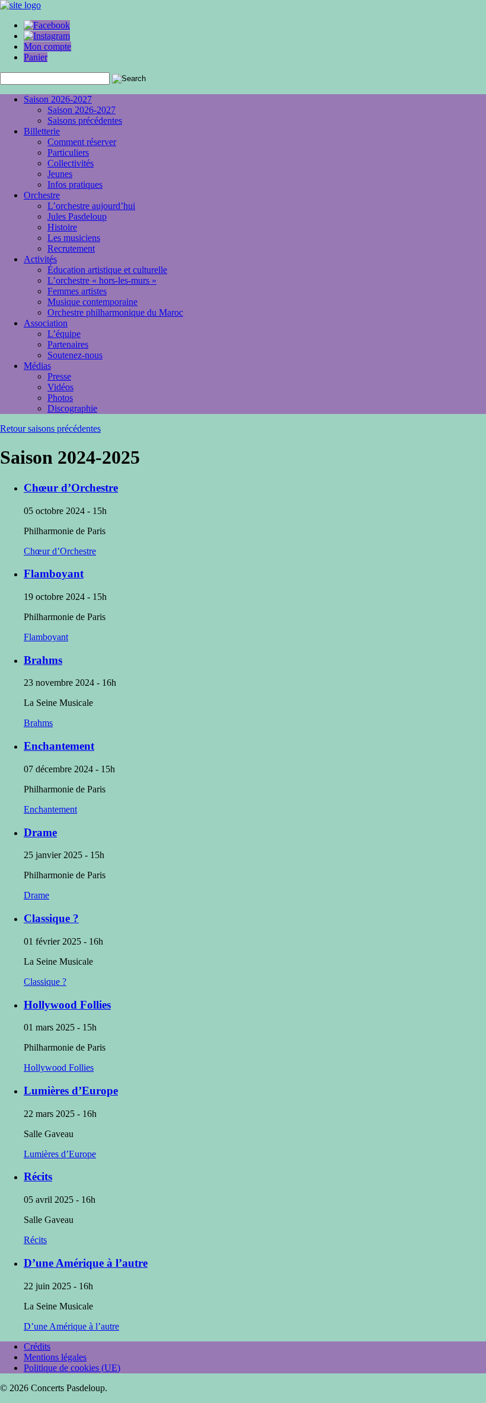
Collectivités (70, 163)
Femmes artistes (77, 291)
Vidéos (60, 387)
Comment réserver (81, 142)
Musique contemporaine (92, 302)
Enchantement (59, 746)
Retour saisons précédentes (50, 428)
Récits (38, 1176)
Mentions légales (55, 1357)
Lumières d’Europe (71, 1090)
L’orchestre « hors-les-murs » (101, 280)
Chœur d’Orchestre (71, 487)
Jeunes (59, 174)
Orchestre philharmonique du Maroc (115, 312)
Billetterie (42, 131)
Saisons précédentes (84, 120)
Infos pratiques (75, 184)
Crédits (37, 1346)
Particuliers (68, 152)
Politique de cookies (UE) (72, 1368)
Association (46, 323)
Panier (35, 57)
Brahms (43, 660)
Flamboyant (54, 573)
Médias (37, 366)
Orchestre (42, 195)
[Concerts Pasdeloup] (20, 5)
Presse (59, 376)
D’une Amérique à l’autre (86, 1263)
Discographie (72, 408)
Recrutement (71, 248)
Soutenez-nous (75, 355)
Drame (40, 832)
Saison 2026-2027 (58, 99)
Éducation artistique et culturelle (107, 270)
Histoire (62, 227)
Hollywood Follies (67, 1005)
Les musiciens (73, 238)
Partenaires (67, 344)
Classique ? (51, 918)
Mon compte (47, 46)
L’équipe (64, 334)
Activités (40, 259)
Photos (60, 398)
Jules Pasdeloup (77, 216)
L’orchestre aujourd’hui (91, 206)
